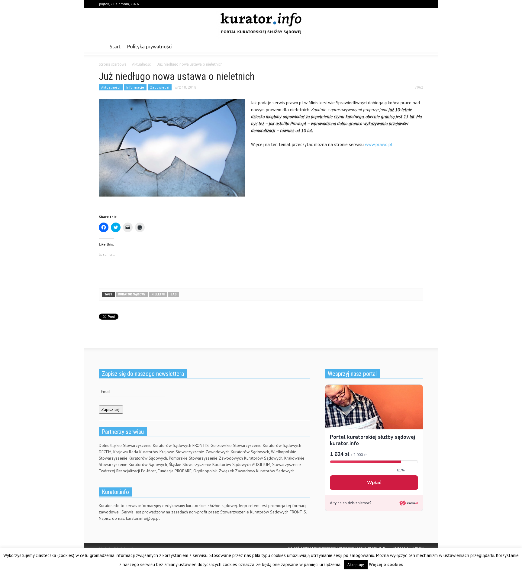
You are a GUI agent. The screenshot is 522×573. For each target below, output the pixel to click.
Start (115, 46)
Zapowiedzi (159, 87)
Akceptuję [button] (355, 564)
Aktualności (110, 87)
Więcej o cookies (386, 564)
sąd (173, 294)
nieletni (158, 294)
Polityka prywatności (149, 46)
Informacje (135, 87)
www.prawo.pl (378, 144)
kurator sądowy (132, 294)
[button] (417, 46)
